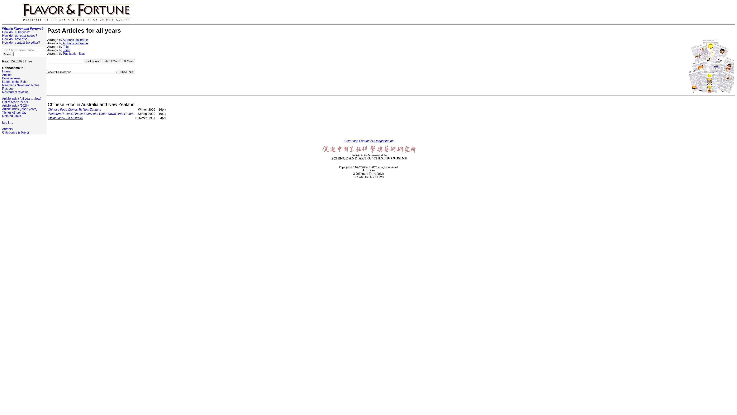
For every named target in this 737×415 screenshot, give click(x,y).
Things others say (14, 112)
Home (6, 71)
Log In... (7, 122)
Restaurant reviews (15, 92)
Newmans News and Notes (20, 85)
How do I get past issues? (19, 35)
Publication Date (74, 53)
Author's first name (75, 43)
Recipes (7, 88)
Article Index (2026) (15, 105)
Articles (7, 74)
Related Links (11, 116)
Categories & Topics (16, 132)
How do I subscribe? (16, 32)
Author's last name (75, 40)
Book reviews (11, 78)
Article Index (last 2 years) (19, 109)
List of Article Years (15, 102)
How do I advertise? (15, 39)
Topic (66, 50)
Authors (7, 129)
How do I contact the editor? (21, 42)
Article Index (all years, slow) (21, 98)
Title (66, 46)
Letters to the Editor (15, 81)
